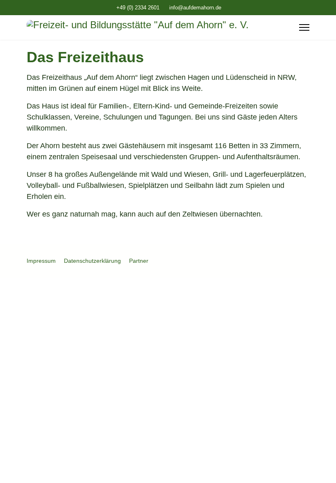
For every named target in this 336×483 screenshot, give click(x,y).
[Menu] (304, 27)
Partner (138, 260)
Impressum (41, 260)
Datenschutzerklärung (92, 260)
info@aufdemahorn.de (195, 8)
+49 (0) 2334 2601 (137, 8)
